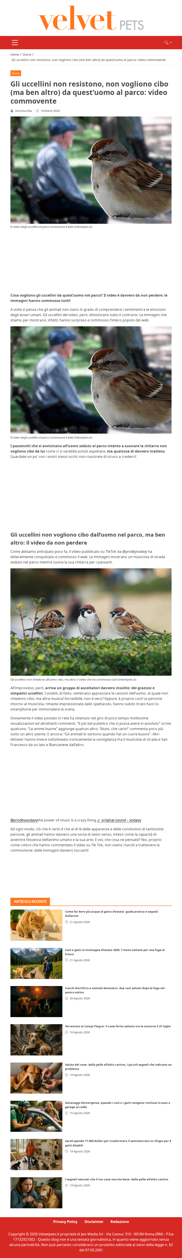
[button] (168, 42)
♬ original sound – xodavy (119, 820)
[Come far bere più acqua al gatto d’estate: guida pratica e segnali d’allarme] (36, 925)
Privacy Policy (65, 1221)
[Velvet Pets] (91, 17)
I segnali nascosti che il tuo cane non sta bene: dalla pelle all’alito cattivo (116, 1179)
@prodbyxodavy (24, 820)
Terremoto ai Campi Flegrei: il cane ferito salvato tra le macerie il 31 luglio (118, 1026)
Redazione (120, 1221)
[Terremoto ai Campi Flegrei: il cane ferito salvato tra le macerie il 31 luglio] (36, 1039)
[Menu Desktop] (14, 42)
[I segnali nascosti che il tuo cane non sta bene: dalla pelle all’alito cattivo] (36, 1192)
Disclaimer (94, 1221)
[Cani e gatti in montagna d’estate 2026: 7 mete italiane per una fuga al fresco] (36, 963)
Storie (16, 73)
